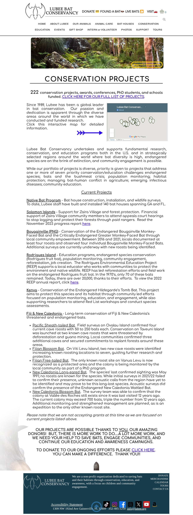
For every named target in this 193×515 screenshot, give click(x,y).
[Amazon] (154, 504)
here (74, 282)
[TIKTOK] (106, 504)
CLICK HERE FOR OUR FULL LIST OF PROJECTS (103, 97)
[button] (164, 11)
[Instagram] (114, 504)
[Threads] (130, 504)
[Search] (164, 19)
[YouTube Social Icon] (146, 504)
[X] (138, 504)
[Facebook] (122, 504)
